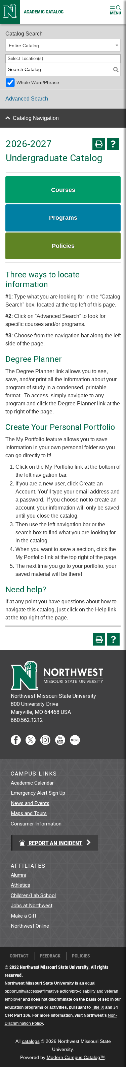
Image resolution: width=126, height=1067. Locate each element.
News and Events (30, 803)
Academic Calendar (32, 783)
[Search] (116, 69)
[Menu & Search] (115, 11)
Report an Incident (54, 843)
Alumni (18, 875)
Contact (19, 956)
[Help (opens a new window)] (113, 144)
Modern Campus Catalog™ (76, 1057)
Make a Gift (23, 916)
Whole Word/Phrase (37, 82)
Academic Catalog (44, 11)
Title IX (98, 1007)
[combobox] (63, 45)
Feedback (50, 956)
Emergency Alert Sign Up (38, 793)
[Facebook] (16, 743)
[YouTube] (60, 743)
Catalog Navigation (36, 118)
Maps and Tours (29, 813)
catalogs (31, 1041)
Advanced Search (26, 99)
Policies (81, 956)
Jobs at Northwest (31, 906)
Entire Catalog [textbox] (24, 45)
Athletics (20, 885)
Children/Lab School (33, 895)
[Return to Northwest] (10, 12)
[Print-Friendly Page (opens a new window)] (98, 144)
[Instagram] (45, 743)
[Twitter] (31, 743)
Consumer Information (36, 824)
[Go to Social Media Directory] (75, 743)
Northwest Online (30, 926)
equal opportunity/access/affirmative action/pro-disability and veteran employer (61, 991)
